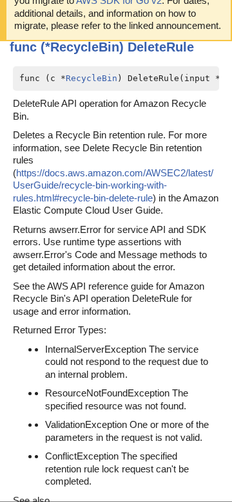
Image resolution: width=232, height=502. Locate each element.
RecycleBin (91, 78)
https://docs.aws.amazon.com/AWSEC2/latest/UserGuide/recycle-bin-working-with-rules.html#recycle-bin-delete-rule (113, 185)
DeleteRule (161, 47)
